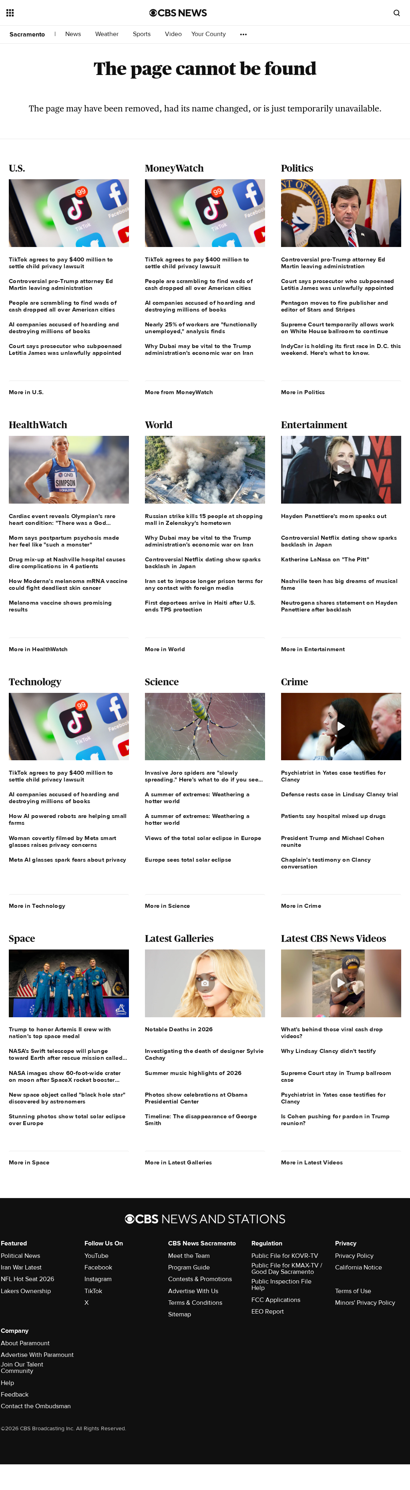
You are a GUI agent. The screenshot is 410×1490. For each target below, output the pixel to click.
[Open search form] (396, 12)
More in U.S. (26, 392)
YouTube (96, 1256)
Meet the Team (189, 1256)
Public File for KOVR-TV (284, 1256)
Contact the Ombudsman (36, 1406)
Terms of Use (353, 1291)
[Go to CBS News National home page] (178, 13)
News (73, 34)
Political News (20, 1256)
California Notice (358, 1267)
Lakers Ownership (26, 1291)
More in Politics (303, 392)
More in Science (167, 905)
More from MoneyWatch (179, 392)
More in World (165, 649)
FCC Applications (275, 1300)
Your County (209, 34)
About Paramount (25, 1343)
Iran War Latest (21, 1267)
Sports (142, 34)
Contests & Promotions (200, 1279)
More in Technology (37, 905)
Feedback (14, 1394)
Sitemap (179, 1314)
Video (173, 34)
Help (7, 1383)
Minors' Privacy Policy (365, 1303)
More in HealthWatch (38, 649)
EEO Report (267, 1311)
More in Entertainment (313, 649)
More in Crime (301, 905)
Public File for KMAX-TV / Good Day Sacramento (286, 1268)
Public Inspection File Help (281, 1284)
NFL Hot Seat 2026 (27, 1279)
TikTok (93, 1291)
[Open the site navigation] (63, 12)
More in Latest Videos (312, 1162)
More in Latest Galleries (178, 1162)
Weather (107, 34)
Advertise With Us (193, 1291)
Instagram (98, 1279)
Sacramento (27, 34)
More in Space (29, 1162)
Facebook (98, 1267)
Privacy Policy (354, 1256)
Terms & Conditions (195, 1303)
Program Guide (189, 1267)
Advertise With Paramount (37, 1355)
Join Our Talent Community (22, 1367)
